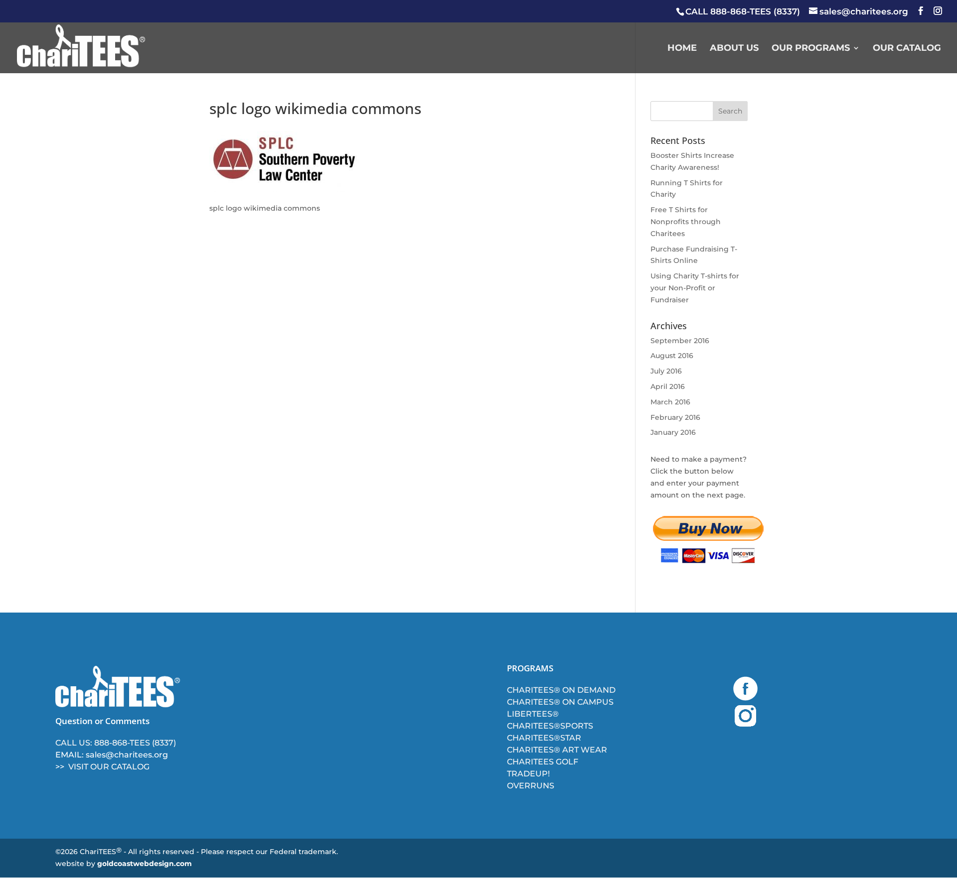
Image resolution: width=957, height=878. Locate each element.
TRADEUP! (528, 773)
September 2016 (679, 340)
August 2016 (671, 355)
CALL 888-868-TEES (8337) (742, 11)
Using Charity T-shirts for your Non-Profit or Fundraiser (694, 287)
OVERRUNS (530, 785)
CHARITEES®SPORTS (550, 726)
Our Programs (811, 48)
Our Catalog (907, 48)
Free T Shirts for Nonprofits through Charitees (685, 221)
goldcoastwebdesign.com (144, 863)
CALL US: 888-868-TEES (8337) (115, 743)
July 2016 (666, 371)
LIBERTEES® (533, 714)
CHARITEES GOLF (542, 761)
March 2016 (670, 401)
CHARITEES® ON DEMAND (561, 690)
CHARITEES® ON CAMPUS (560, 702)
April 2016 (667, 386)
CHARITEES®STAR (544, 738)
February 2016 (675, 417)
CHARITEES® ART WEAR (557, 749)
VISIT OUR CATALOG (109, 766)
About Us (734, 48)
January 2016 (673, 432)
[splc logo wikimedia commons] (284, 189)
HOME (682, 48)
